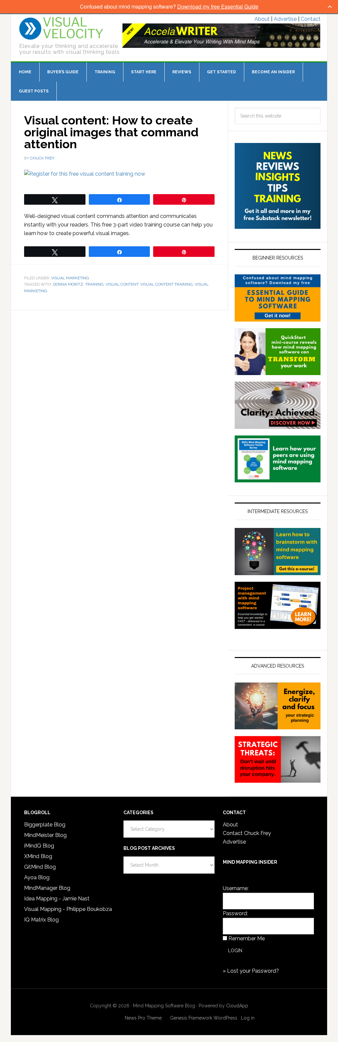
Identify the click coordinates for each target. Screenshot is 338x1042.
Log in (247, 1018)
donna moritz (68, 284)
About (262, 19)
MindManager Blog (47, 888)
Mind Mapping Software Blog (61, 28)
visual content (122, 284)
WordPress (225, 1018)
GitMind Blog (40, 867)
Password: (235, 913)
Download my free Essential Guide (217, 6)
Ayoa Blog (37, 877)
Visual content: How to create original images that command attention (111, 132)
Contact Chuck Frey (247, 833)
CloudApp (237, 1005)
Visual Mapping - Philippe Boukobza (68, 909)
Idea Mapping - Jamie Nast (56, 898)
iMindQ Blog (39, 846)
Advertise (285, 19)
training (94, 284)
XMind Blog (38, 856)
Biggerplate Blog (44, 824)
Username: (236, 888)
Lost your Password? (253, 971)
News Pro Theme (143, 1018)
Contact (311, 19)
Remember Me (246, 938)
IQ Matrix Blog (41, 920)
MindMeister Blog (45, 835)
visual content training (166, 284)
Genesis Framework (191, 1018)
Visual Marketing (70, 278)
